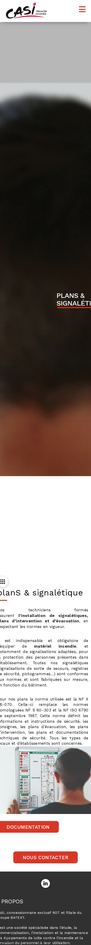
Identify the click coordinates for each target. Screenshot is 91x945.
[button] (82, 9)
